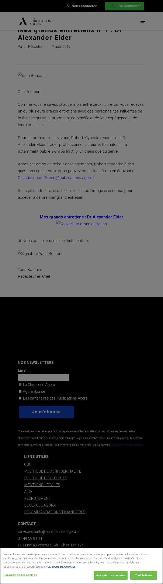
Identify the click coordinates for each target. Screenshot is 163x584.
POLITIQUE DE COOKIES (60, 566)
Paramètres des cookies (20, 575)
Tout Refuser (143, 575)
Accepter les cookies (110, 575)
